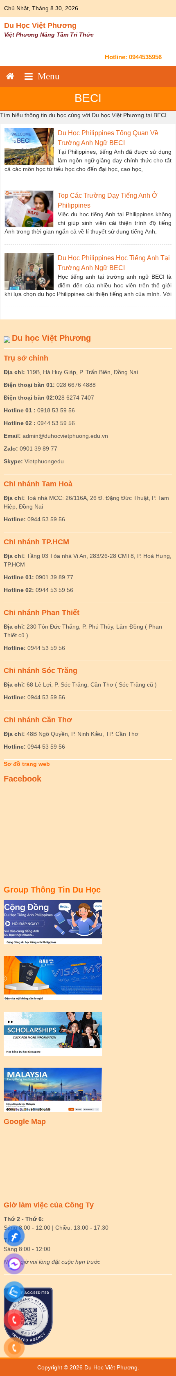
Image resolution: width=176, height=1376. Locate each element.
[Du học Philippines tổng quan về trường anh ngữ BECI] (29, 146)
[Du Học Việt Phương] (10, 76)
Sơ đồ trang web (27, 764)
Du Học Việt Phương (40, 25)
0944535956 (145, 56)
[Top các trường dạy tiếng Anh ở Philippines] (29, 208)
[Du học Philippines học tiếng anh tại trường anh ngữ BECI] (29, 271)
